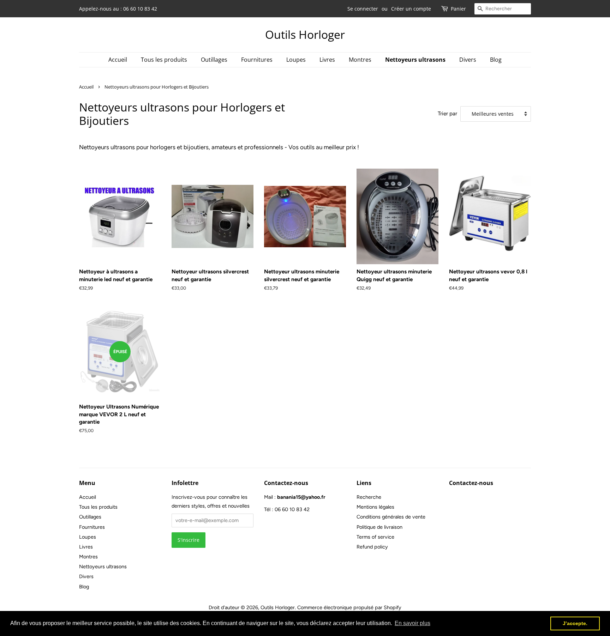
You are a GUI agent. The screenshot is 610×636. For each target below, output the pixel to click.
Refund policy (372, 547)
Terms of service (375, 537)
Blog (496, 59)
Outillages (214, 59)
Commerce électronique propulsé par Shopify (349, 607)
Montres (360, 59)
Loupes (296, 59)
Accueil (117, 59)
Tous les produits (164, 59)
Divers (467, 59)
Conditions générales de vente (391, 517)
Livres (327, 59)
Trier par (447, 113)
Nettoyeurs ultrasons (415, 59)
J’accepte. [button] (575, 623)
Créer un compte (411, 8)
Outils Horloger (305, 34)
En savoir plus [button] (412, 623)
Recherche (369, 497)
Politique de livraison (379, 527)
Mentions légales (375, 507)
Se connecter (362, 8)
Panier (458, 8)
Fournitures (257, 59)
